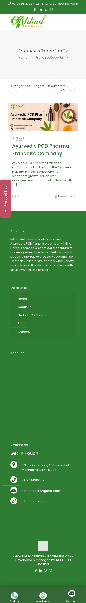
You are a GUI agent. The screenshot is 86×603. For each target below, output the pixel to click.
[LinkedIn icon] (40, 9)
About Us (24, 307)
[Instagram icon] (51, 9)
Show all (69, 90)
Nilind (20, 138)
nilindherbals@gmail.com (59, 3)
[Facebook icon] (34, 9)
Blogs (22, 323)
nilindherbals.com (35, 501)
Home (23, 57)
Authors (56, 86)
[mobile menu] (80, 20)
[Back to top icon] (43, 546)
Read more (66, 196)
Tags (37, 86)
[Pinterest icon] (46, 9)
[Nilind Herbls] (29, 21)
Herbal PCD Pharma (32, 315)
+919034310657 (23, 3)
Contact (24, 332)
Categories (19, 86)
